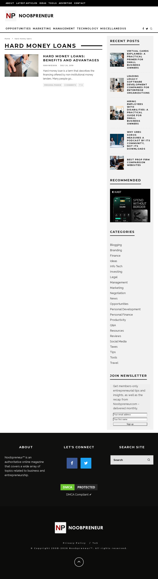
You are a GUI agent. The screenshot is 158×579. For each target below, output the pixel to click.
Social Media (118, 341)
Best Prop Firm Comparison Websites (138, 162)
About (10, 3)
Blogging (116, 244)
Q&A (113, 325)
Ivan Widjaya (50, 66)
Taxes (114, 346)
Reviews (115, 336)
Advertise (65, 3)
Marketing (42, 28)
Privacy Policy (74, 543)
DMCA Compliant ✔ (79, 494)
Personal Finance (52, 85)
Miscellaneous (113, 28)
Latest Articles (26, 3)
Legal (113, 277)
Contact (79, 3)
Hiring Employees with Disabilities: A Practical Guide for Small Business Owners (137, 112)
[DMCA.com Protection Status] (79, 490)
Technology (87, 28)
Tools (52, 3)
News (114, 298)
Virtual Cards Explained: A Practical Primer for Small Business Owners (138, 59)
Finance (115, 255)
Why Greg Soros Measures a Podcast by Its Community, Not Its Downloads (138, 140)
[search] (148, 460)
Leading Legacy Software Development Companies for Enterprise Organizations (138, 84)
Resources (117, 330)
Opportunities (18, 28)
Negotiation (118, 293)
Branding (116, 250)
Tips (113, 352)
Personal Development (125, 309)
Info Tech (116, 266)
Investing (116, 271)
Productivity (118, 319)
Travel (114, 362)
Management (64, 28)
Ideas (42, 3)
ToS (95, 543)
